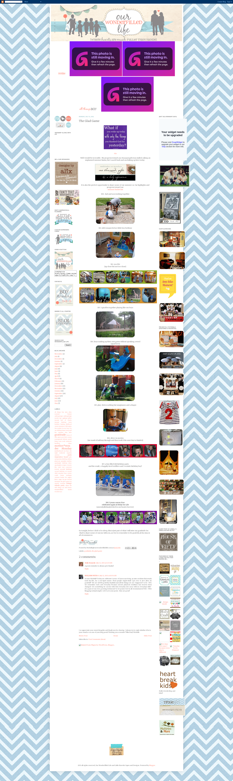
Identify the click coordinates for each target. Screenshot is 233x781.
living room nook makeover (63, 441)
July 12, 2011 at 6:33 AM (104, 563)
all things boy (59, 412)
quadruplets (58, 465)
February (58, 381)
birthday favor (66, 422)
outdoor (57, 455)
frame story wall (67, 430)
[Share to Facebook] (133, 548)
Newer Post (83, 636)
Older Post (148, 636)
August (57, 366)
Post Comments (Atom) (96, 639)
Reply (87, 569)
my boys (66, 451)
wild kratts (68, 487)
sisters (69, 473)
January (57, 383)
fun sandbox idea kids (63, 432)
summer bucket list (115, 190)
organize (69, 453)
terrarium (57, 481)
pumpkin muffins (66, 461)
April (56, 376)
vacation (62, 483)
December (58, 359)
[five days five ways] (164, 652)
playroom (57, 461)
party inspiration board (63, 456)
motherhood (59, 451)
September (58, 364)
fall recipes (68, 426)
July (56, 356)
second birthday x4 (61, 471)
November (58, 354)
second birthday (66, 469)
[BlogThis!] (128, 548)
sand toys (61, 467)
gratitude (87, 551)
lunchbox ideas (63, 443)
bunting (62, 424)
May (56, 374)
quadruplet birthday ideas (63, 463)
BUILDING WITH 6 (92, 575)
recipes (64, 465)
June (56, 371)
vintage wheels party (63, 484)
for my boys (66, 428)
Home (115, 636)
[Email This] (126, 548)
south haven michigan (63, 475)
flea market (58, 428)
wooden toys (58, 491)
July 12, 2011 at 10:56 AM (107, 575)
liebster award (67, 439)
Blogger (152, 765)
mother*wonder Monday (63, 447)
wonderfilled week (63, 489)
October (57, 361)
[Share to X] (131, 548)
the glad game (97, 551)
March (57, 378)
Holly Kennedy (90, 563)
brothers (57, 424)
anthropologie (59, 416)
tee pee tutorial (67, 479)
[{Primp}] (164, 630)
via (115, 153)
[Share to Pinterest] (135, 548)
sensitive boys (62, 473)
